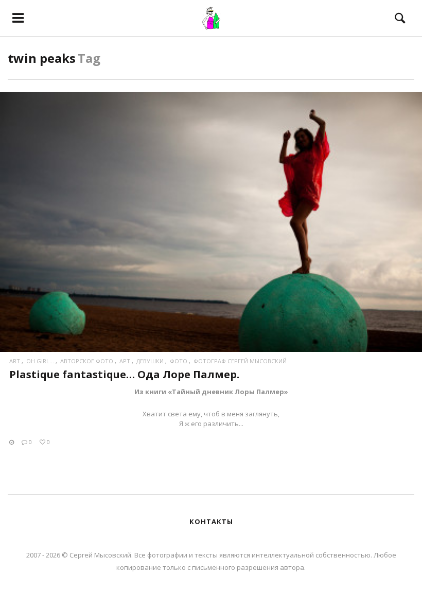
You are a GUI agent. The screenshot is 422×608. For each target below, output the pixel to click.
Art (14, 361)
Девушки (150, 361)
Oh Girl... (40, 361)
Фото (178, 361)
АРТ (124, 361)
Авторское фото (86, 361)
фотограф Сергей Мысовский (240, 361)
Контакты (211, 521)
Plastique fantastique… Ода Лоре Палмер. (124, 374)
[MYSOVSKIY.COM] (211, 18)
